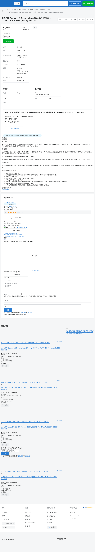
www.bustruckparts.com (11, 233)
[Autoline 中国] (7, 3)
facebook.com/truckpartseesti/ (13, 234)
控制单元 (19, 47)
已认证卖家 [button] (11, 204)
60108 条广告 (13, 206)
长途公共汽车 (89, 332)
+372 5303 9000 (22, 227)
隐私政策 (23, 312)
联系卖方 (8, 41)
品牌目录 (27, 526)
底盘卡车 (88, 330)
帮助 (3, 516)
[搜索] (24, 3)
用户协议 (30, 312)
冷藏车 (83, 332)
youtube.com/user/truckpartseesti (14, 236)
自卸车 (78, 330)
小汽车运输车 (70, 333)
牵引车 (74, 330)
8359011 (19, 50)
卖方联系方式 (6, 519)
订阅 (5, 453)
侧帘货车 (78, 332)
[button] (60, 19)
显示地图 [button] (34, 256)
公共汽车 (69, 330)
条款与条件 (28, 512)
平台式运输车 (78, 333)
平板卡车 (83, 330)
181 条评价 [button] (20, 212)
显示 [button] (15, 227)
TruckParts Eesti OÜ (10, 202)
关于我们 (5, 512)
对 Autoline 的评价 (30, 522)
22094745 (23, 57)
